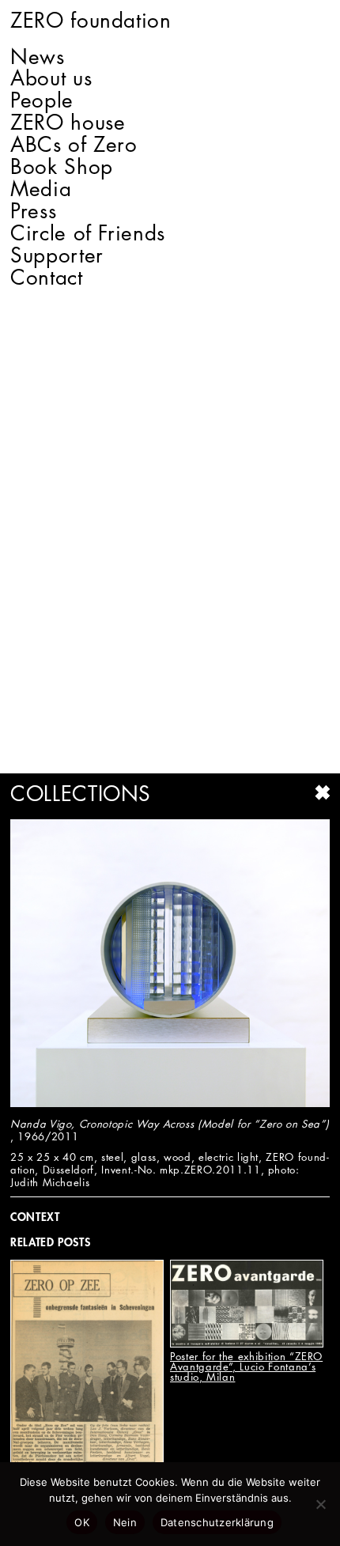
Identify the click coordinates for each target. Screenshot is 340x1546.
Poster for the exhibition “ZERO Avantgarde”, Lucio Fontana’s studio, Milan (246, 1366)
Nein (125, 1522)
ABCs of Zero (74, 144)
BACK (322, 792)
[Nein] (320, 1504)
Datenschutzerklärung (217, 1522)
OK (81, 1522)
